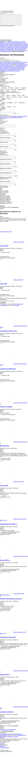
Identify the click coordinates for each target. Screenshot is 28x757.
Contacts (13, 729)
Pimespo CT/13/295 (6, 406)
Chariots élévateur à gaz (17, 45)
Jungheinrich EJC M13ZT (8, 637)
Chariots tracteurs (10, 50)
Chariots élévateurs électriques (15, 44)
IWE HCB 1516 (4, 446)
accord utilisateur (15, 305)
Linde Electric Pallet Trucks (8, 331)
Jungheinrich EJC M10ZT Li (8, 524)
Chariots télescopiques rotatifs (10, 47)
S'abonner (3, 302)
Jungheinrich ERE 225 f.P (8, 369)
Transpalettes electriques (12, 46)
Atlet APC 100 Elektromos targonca (11, 598)
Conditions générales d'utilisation (8, 734)
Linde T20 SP (4, 246)
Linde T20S (3, 283)
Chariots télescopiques (16, 42)
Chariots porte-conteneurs (21, 50)
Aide (10, 729)
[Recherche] (10, 19)
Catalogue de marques (12, 736)
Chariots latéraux (9, 49)
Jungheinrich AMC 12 (6, 712)
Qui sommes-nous (4, 729)
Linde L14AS (4, 485)
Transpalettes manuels (5, 51)
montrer (2, 206)
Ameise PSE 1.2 (5, 560)
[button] (14, 32)
